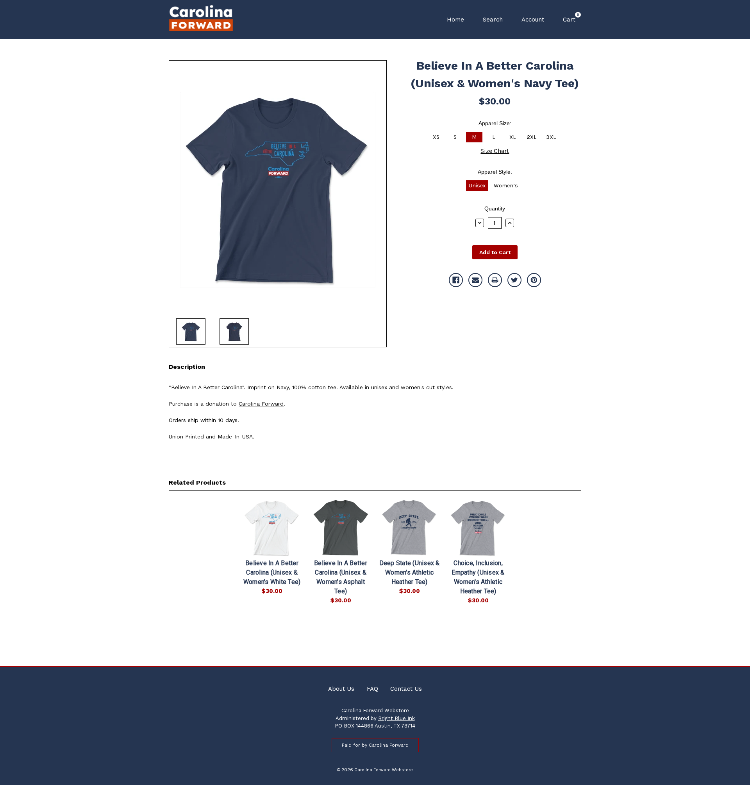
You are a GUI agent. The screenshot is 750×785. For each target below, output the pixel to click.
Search (493, 19)
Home (455, 19)
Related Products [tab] (197, 482)
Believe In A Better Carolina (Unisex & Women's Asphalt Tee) (340, 577)
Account (532, 19)
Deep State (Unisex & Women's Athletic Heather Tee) (409, 572)
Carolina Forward (261, 404)
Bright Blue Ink (396, 718)
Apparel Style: (495, 172)
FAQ (372, 688)
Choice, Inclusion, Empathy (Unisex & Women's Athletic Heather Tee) (478, 577)
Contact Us (406, 688)
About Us (341, 688)
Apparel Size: (495, 123)
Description (187, 366)
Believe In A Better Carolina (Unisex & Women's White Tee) (272, 572)
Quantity (494, 208)
